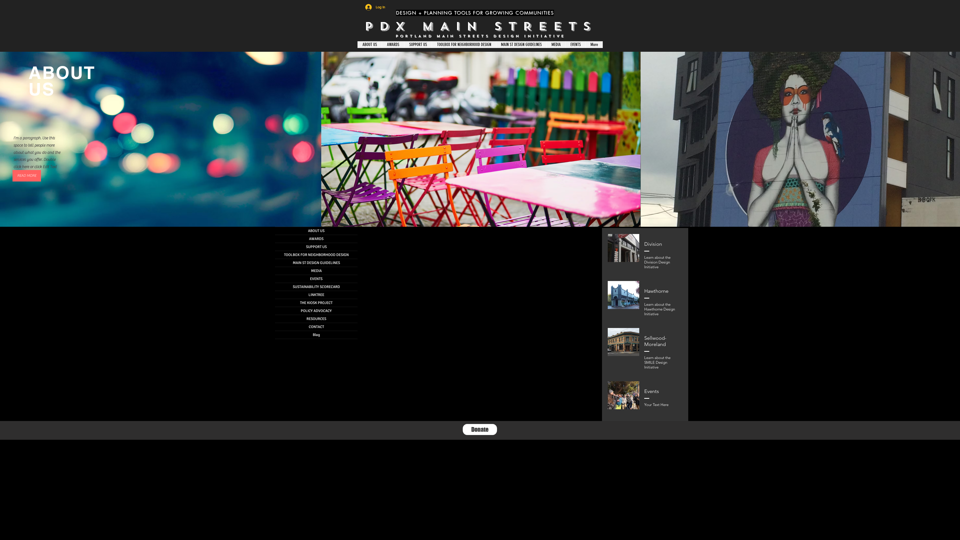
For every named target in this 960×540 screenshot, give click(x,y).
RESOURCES (316, 318)
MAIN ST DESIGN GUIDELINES (316, 262)
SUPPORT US (316, 246)
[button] (26, 176)
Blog (316, 334)
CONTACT (316, 326)
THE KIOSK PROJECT (316, 302)
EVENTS (316, 278)
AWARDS (316, 238)
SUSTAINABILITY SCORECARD (316, 286)
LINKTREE (316, 294)
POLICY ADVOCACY (316, 310)
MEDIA (316, 270)
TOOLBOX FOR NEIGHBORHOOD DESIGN (316, 254)
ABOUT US (316, 230)
